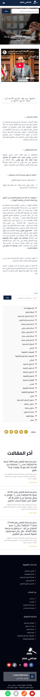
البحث (35, 293)
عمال (32, 420)
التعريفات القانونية (27, 352)
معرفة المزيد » (32, 482)
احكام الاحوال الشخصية (26, 316)
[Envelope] (16, 693)
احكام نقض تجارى (28, 328)
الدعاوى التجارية (28, 368)
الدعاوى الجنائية (28, 372)
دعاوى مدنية (29, 408)
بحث (6, 11)
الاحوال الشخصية (28, 344)
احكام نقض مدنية (28, 340)
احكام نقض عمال (28, 336)
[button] (3, 3)
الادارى (31, 348)
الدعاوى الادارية (28, 364)
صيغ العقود (30, 416)
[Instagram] (25, 665)
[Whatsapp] (8, 693)
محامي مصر (25, 2)
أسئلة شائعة (29, 312)
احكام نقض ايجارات (27, 324)
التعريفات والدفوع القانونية (24, 356)
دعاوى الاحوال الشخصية (25, 400)
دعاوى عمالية (29, 404)
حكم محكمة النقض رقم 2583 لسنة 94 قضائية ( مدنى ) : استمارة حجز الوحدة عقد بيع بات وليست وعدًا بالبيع (20, 465)
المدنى (31, 384)
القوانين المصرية (28, 380)
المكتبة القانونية (28, 388)
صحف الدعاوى (29, 412)
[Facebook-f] (31, 665)
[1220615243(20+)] (32, 676)
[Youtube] (32, 693)
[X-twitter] (20, 665)
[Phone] (24, 693)
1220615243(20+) (20, 675)
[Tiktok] (14, 665)
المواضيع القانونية (28, 392)
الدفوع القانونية (28, 376)
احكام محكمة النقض (26, 320)
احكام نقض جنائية (28, 332)
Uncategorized (29, 308)
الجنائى (31, 360)
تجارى (32, 396)
